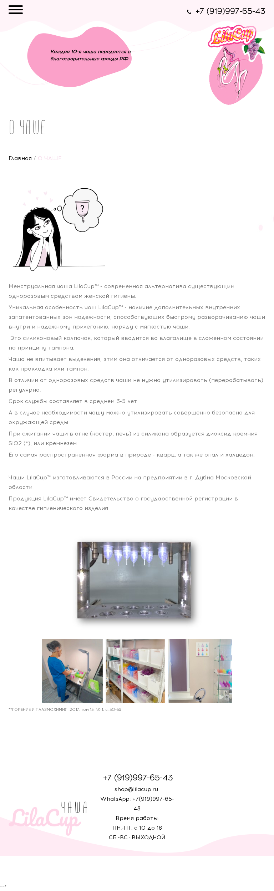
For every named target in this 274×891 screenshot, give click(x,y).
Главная (20, 158)
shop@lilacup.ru (136, 789)
